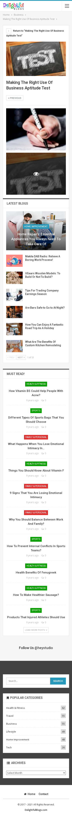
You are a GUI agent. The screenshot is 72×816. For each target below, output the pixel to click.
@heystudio (44, 648)
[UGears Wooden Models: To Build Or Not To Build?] (14, 278)
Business (11, 723)
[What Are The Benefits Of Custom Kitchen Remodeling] (14, 346)
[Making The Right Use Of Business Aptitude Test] (36, 129)
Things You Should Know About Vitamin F (36, 470)
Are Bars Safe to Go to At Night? (45, 307)
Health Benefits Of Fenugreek (36, 572)
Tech (9, 747)
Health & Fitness (36, 384)
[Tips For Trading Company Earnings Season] (14, 295)
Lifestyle (11, 731)
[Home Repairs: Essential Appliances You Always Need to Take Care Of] (36, 230)
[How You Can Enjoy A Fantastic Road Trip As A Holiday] (14, 329)
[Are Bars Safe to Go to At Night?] (14, 312)
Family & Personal (36, 437)
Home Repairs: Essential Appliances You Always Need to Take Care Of (36, 239)
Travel (9, 715)
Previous (15, 98)
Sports (36, 410)
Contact (43, 794)
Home (31, 794)
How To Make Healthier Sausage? (36, 595)
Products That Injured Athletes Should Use (36, 617)
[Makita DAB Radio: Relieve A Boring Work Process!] (14, 261)
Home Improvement (36, 226)
